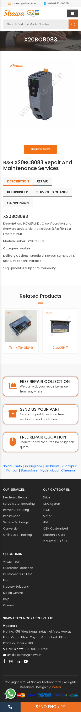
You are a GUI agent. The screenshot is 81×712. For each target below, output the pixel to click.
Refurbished (11, 516)
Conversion (11, 528)
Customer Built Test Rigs (17, 577)
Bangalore (29, 470)
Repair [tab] (42, 181)
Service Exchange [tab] (52, 192)
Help (6, 599)
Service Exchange (16, 522)
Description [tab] (18, 181)
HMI (45, 522)
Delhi (18, 466)
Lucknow (52, 466)
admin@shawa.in (24, 3)
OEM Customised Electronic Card (55, 531)
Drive (46, 497)
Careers (9, 605)
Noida (7, 466)
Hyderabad (49, 470)
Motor (47, 516)
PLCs (46, 510)
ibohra (56, 687)
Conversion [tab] (18, 202)
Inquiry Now (40, 149)
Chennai (68, 470)
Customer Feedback (18, 568)
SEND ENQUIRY (50, 707)
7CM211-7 (21, 348)
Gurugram (33, 466)
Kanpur (12, 470)
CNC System (52, 504)
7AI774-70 (61, 348)
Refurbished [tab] (17, 192)
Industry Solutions (16, 586)
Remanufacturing (16, 510)
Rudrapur (69, 466)
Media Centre (13, 593)
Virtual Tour (11, 562)
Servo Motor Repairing (19, 504)
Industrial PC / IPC (56, 541)
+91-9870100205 (58, 3)
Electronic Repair (15, 497)
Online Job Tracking (17, 535)
